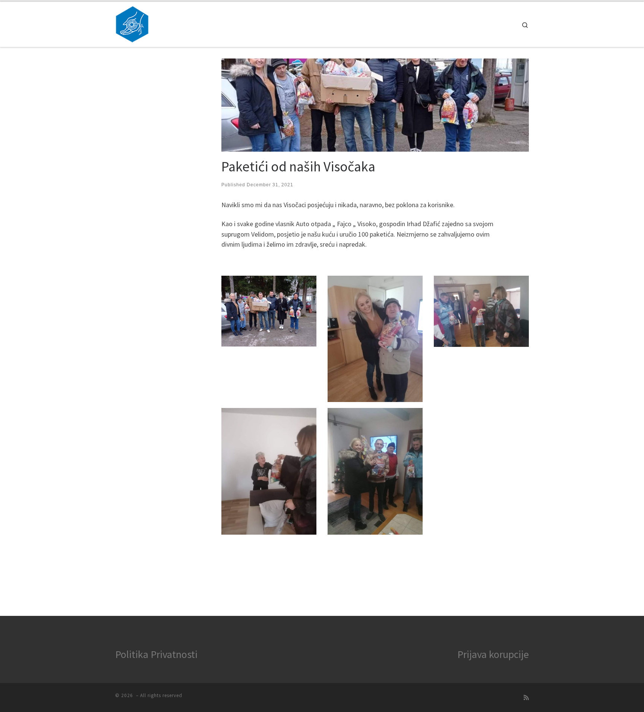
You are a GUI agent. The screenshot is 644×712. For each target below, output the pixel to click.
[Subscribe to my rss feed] (526, 697)
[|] (132, 23)
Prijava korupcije (493, 654)
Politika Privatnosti (156, 654)
